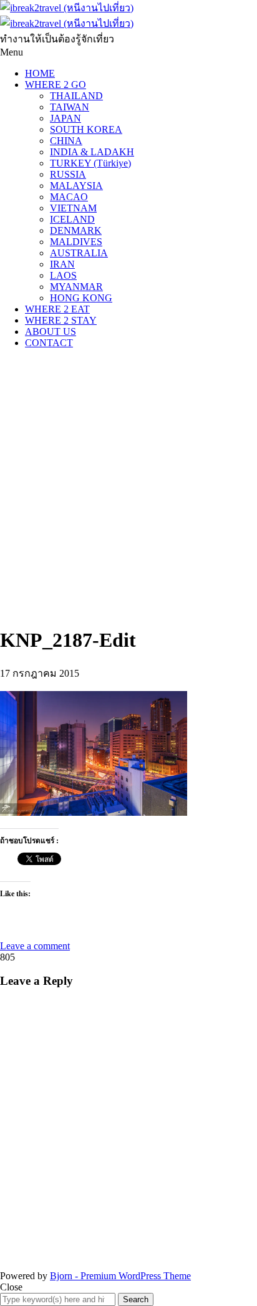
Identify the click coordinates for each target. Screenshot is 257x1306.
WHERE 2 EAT (57, 309)
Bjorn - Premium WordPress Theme (120, 1275)
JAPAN (65, 118)
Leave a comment (35, 946)
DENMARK (76, 230)
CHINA (66, 140)
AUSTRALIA (79, 253)
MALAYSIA (76, 185)
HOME (40, 73)
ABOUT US (50, 331)
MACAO (69, 196)
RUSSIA (68, 174)
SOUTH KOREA (86, 129)
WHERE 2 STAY (61, 320)
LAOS (63, 275)
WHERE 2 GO (55, 84)
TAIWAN (69, 107)
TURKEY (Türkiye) (90, 163)
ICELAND (72, 219)
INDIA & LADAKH (92, 152)
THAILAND (76, 95)
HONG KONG (81, 298)
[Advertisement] (128, 487)
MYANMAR (76, 286)
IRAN (62, 264)
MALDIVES (76, 241)
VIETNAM (73, 208)
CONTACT (49, 342)
